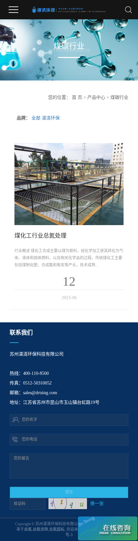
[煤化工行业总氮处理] (69, 184)
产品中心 (96, 97)
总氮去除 (40, 529)
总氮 (28, 529)
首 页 (77, 97)
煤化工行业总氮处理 (40, 236)
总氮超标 (57, 529)
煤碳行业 (119, 97)
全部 (35, 118)
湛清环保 (51, 118)
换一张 (97, 503)
